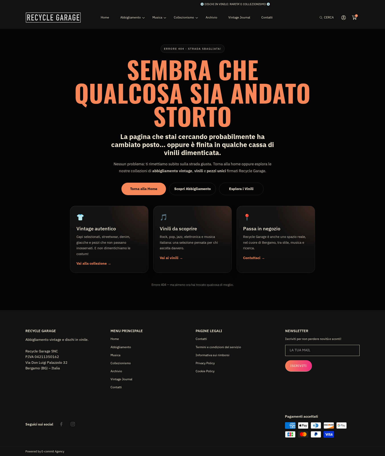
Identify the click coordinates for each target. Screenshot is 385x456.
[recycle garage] (53, 17)
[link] (131, 17)
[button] (326, 17)
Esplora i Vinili (241, 188)
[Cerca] (322, 17)
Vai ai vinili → (171, 258)
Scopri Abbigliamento (192, 188)
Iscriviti (298, 366)
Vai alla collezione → (93, 263)
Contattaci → (254, 258)
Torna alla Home (143, 188)
